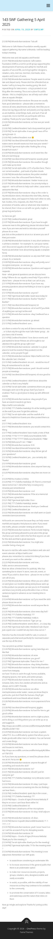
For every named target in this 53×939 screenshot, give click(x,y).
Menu (48, 5)
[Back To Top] (26, 921)
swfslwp (39, 29)
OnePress (31, 928)
